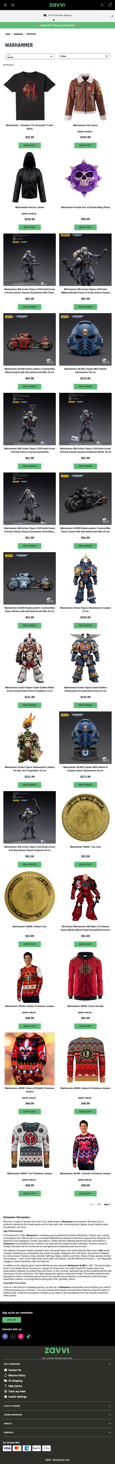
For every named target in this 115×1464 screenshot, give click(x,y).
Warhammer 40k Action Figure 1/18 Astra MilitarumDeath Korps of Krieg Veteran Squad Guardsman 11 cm (85, 291)
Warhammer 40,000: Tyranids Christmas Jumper (85, 1173)
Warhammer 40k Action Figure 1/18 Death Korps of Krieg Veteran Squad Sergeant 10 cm (29, 848)
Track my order (17, 1391)
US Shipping (15, 1380)
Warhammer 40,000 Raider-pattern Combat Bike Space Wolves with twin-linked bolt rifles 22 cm (29, 609)
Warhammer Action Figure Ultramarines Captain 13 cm (85, 609)
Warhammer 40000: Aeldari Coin (30, 926)
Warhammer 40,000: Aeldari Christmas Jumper (29, 1006)
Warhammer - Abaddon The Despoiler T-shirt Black (29, 127)
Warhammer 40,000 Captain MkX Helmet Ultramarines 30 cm (85, 370)
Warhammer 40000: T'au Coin (85, 847)
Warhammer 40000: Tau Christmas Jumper (29, 1173)
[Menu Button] (5, 5)
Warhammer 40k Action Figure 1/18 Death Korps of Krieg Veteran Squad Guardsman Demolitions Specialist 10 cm (29, 530)
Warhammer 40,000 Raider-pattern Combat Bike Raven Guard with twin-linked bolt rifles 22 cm (85, 530)
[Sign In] (102, 5)
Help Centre (15, 1386)
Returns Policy (16, 1375)
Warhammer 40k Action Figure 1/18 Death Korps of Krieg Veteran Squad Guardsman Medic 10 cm (85, 450)
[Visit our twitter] (13, 1336)
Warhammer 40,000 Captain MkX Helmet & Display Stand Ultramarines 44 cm (85, 769)
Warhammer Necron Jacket (29, 207)
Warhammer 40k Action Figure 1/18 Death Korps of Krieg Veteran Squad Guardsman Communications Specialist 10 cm (29, 450)
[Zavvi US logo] (57, 5)
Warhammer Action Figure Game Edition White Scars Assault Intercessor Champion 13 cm (29, 689)
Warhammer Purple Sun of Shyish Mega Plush (85, 207)
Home (8, 34)
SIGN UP (11, 1320)
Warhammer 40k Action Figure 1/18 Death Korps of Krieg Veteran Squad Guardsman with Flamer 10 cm (29, 291)
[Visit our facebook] (5, 1336)
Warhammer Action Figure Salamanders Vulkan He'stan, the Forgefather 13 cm (30, 769)
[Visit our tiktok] (28, 1336)
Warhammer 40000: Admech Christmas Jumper (85, 1088)
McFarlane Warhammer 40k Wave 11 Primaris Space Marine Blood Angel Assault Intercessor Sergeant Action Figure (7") (85, 928)
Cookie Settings (17, 1396)
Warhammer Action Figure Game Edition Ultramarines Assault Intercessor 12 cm (85, 689)
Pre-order (29, 307)
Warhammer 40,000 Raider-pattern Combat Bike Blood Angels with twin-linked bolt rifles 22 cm (29, 370)
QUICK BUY (29, 145)
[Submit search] (13, 5)
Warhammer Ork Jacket (85, 125)
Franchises (18, 34)
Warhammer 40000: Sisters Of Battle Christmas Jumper (29, 1090)
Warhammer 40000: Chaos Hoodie (85, 1006)
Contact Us (14, 1370)
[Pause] (112, 16)
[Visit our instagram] (21, 1336)
